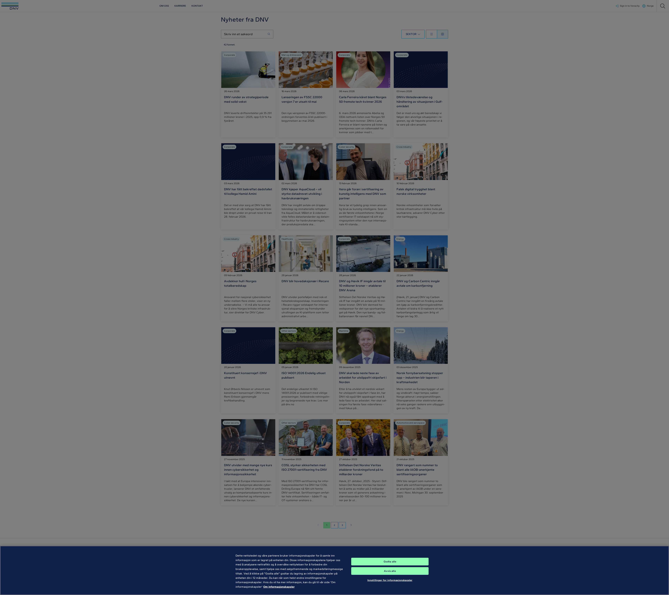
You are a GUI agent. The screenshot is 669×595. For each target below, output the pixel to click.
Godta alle (390, 561)
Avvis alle (390, 571)
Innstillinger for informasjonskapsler (390, 580)
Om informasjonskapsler (279, 586)
